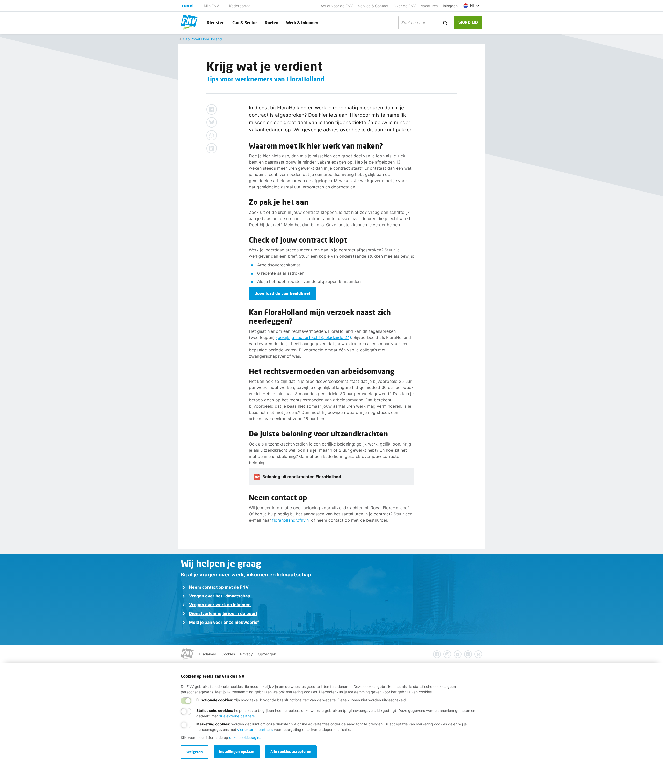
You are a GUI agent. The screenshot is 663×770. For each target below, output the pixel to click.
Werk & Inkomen (302, 22)
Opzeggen (267, 654)
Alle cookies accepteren (290, 751)
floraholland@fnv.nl (291, 520)
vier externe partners (255, 729)
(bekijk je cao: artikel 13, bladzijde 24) (313, 337)
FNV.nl (187, 6)
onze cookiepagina (245, 737)
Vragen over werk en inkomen (220, 604)
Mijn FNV (211, 6)
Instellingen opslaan (236, 751)
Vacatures (429, 6)
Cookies (228, 654)
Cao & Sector (244, 22)
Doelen (271, 22)
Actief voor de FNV (337, 6)
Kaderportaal (240, 6)
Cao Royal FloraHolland (202, 39)
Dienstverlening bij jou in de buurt (223, 613)
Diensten (216, 22)
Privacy (246, 654)
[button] (471, 5)
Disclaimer (207, 654)
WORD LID (468, 22)
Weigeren (194, 752)
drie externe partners (237, 716)
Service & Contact (373, 6)
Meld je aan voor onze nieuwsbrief (224, 622)
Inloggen (450, 6)
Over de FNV (405, 6)
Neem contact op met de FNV (219, 587)
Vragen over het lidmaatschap (219, 595)
